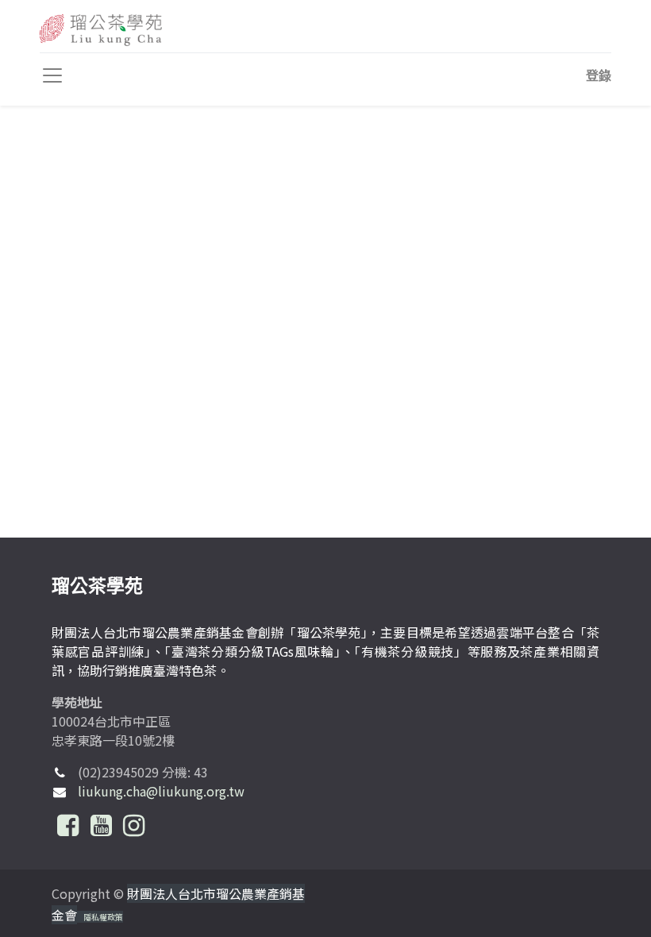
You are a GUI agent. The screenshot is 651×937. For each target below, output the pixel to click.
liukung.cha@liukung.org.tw (161, 790)
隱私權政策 (103, 917)
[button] (598, 75)
